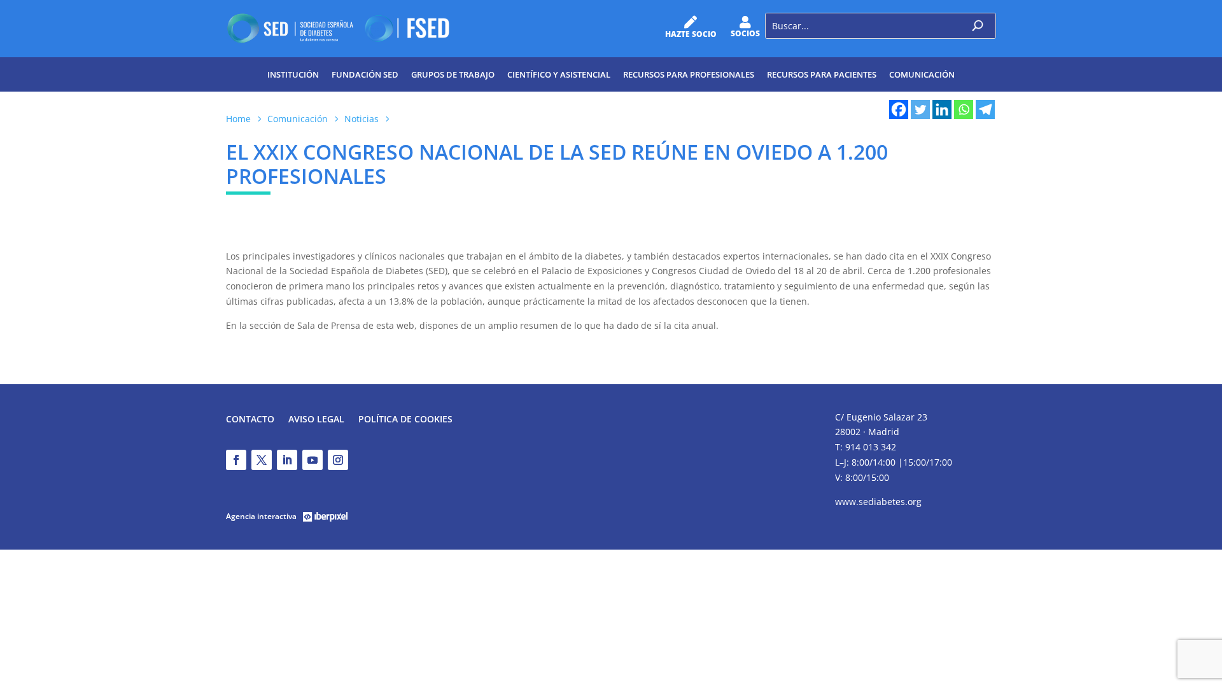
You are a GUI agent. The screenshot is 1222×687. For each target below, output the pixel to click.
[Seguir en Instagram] (338, 460)
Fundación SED (365, 74)
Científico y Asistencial (558, 74)
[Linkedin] (942, 109)
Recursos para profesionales (688, 74)
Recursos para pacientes (821, 74)
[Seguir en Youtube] (312, 460)
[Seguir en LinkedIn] (287, 460)
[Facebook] (898, 109)
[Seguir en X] (261, 460)
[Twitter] (920, 109)
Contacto (250, 420)
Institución (293, 74)
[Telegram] (985, 109)
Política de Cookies (405, 420)
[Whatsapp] (963, 109)
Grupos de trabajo (453, 74)
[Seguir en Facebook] (236, 460)
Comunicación (922, 74)
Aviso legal (316, 420)
